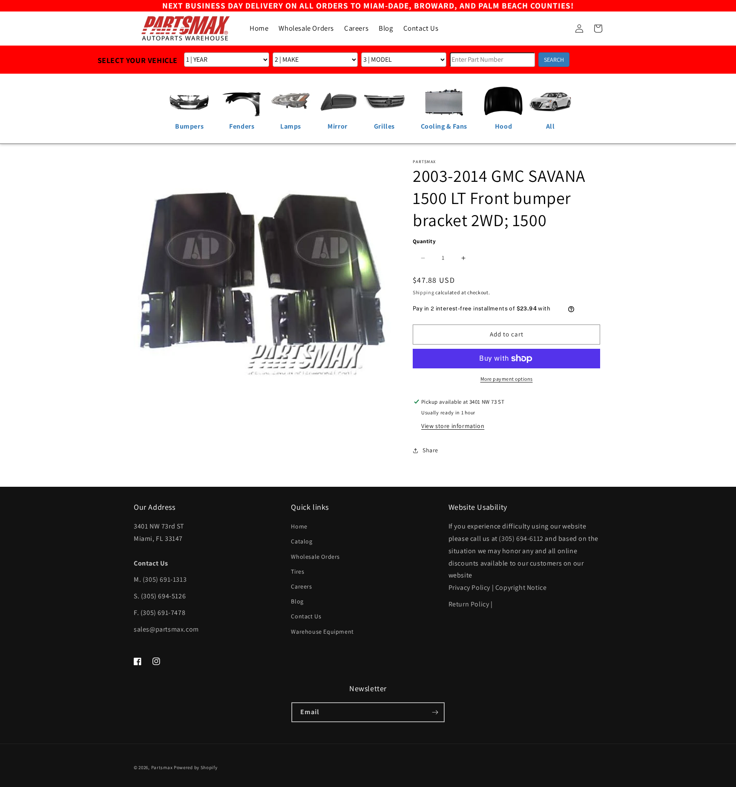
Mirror (338, 126)
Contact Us (306, 616)
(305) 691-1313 (165, 579)
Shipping (423, 292)
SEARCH (554, 59)
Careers (301, 586)
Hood (503, 126)
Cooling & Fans (444, 126)
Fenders (241, 126)
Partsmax (162, 767)
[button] (560, 28)
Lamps (290, 126)
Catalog (301, 541)
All (550, 126)
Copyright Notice (521, 587)
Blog (297, 601)
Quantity (424, 241)
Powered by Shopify (196, 767)
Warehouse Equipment (322, 631)
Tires (297, 571)
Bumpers (189, 126)
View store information (452, 426)
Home (299, 526)
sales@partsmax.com (166, 629)
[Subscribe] (435, 712)
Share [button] (430, 450)
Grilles (384, 126)
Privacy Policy (469, 587)
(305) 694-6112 (521, 538)
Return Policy (468, 604)
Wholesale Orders (315, 556)
